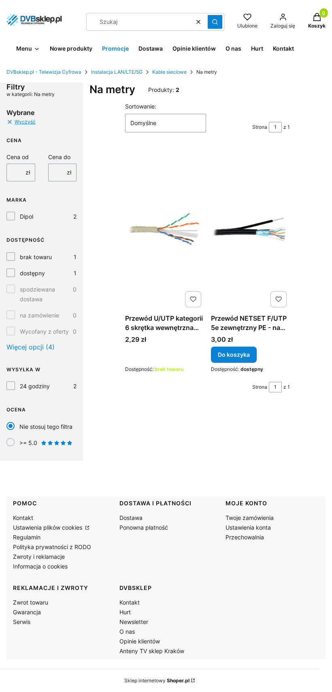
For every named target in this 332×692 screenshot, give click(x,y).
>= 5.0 (28, 442)
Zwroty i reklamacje (39, 556)
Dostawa (131, 517)
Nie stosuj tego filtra (45, 426)
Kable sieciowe (169, 72)
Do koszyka (234, 354)
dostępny (32, 273)
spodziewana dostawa (37, 294)
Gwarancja (27, 612)
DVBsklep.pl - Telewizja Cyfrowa (43, 72)
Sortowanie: (140, 106)
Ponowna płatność (143, 527)
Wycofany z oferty (44, 331)
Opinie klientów (139, 641)
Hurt (125, 612)
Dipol (26, 216)
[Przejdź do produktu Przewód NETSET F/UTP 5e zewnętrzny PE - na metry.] (250, 230)
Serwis (21, 621)
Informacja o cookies (40, 566)
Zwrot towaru (30, 602)
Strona (259, 127)
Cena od (17, 156)
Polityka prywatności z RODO (52, 546)
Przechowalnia (245, 537)
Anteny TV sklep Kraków (151, 650)
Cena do (59, 156)
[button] (215, 22)
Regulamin (26, 537)
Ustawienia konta (248, 527)
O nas (127, 631)
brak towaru (36, 256)
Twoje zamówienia (250, 517)
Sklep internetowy (156, 680)
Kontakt (23, 517)
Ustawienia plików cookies (48, 527)
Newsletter (133, 621)
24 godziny (35, 386)
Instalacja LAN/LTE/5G (117, 72)
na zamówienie (39, 315)
